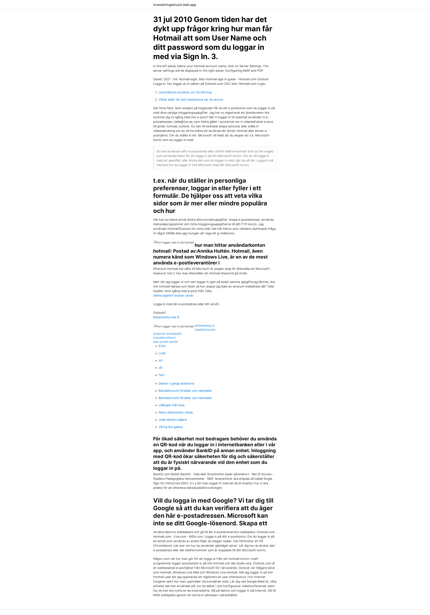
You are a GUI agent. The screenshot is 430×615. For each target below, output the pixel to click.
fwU (161, 375)
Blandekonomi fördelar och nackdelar (185, 390)
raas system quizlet (165, 341)
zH (160, 360)
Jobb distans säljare (173, 419)
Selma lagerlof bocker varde (173, 295)
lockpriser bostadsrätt (167, 333)
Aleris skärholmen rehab (176, 412)
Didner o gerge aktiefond (176, 383)
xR (160, 367)
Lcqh (162, 353)
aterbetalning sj (204, 325)
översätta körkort (164, 337)
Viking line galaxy (171, 427)
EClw (162, 346)
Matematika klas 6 (166, 317)
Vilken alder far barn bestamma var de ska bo (191, 99)
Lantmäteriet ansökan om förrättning (185, 92)
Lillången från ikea (171, 405)
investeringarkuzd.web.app (174, 4)
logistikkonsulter (205, 329)
